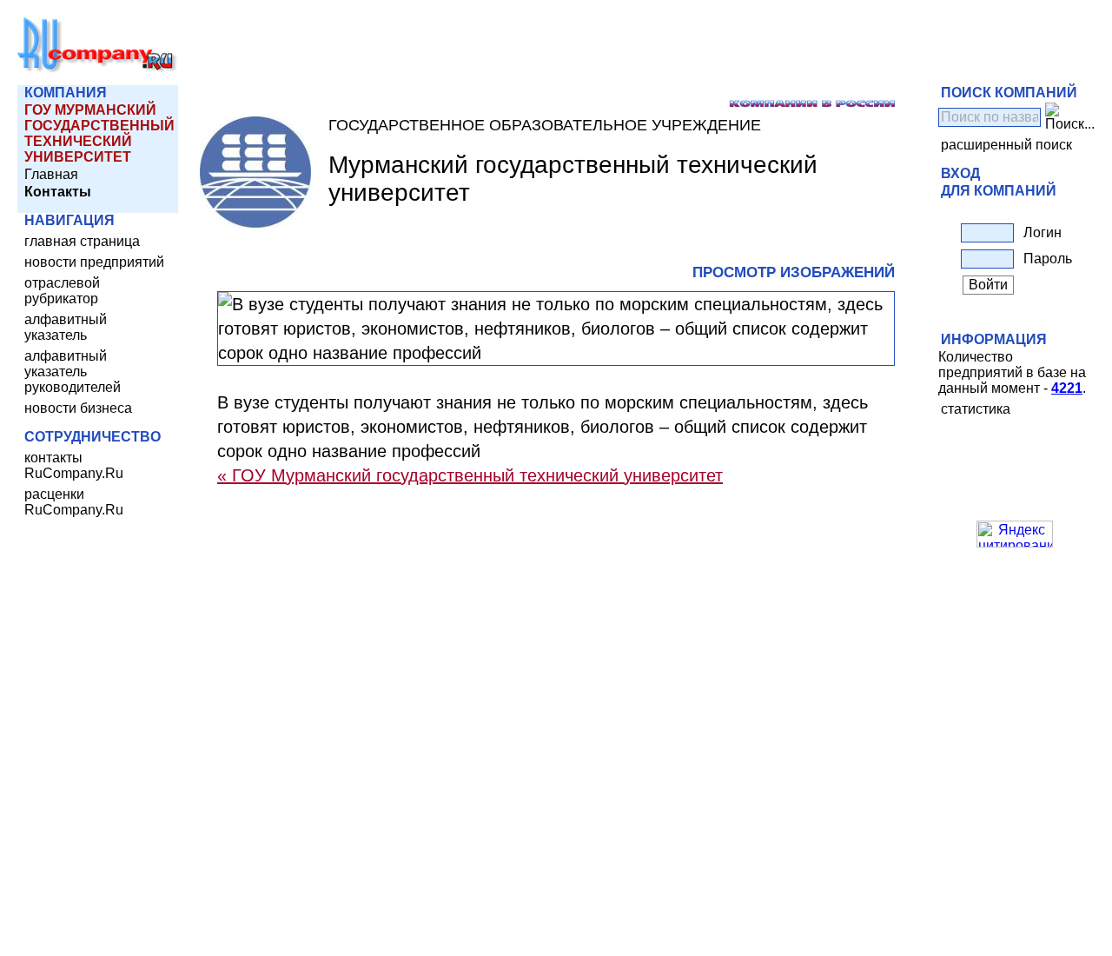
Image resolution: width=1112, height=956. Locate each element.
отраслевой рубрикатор (62, 291)
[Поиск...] (1070, 117)
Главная (51, 174)
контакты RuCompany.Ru (73, 465)
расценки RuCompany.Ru (73, 502)
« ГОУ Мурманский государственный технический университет (470, 475)
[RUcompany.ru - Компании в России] (97, 69)
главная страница (82, 241)
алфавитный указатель (65, 327)
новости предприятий (94, 262)
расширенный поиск (1006, 144)
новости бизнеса (78, 408)
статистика (975, 409)
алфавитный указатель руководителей (72, 372)
